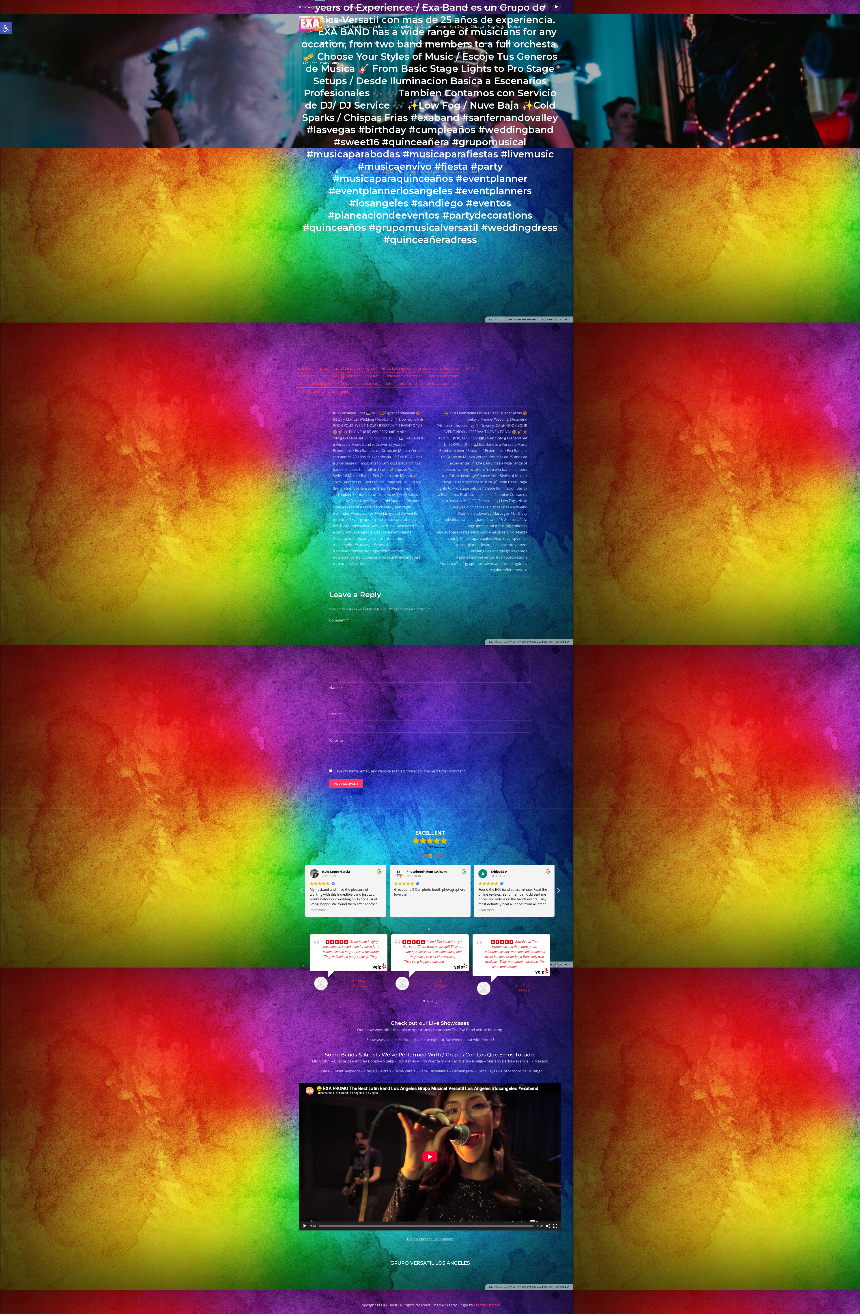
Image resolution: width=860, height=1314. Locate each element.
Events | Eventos (459, 43)
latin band (330, 376)
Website (336, 740)
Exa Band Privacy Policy (321, 63)
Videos (393, 43)
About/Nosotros (333, 43)
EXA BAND (340, 21)
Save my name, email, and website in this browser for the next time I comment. (400, 771)
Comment (338, 620)
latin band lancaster (362, 376)
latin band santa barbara (358, 383)
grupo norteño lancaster (438, 368)
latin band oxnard (444, 376)
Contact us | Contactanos (501, 43)
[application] (430, 1156)
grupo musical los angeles (389, 368)
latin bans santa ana (441, 383)
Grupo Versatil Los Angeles (430, 1239)
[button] (558, 891)
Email (335, 714)
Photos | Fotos (367, 43)
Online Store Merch (422, 43)
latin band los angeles (404, 376)
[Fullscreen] (555, 1226)
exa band (305, 368)
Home (307, 43)
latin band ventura (401, 383)
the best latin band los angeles (324, 391)
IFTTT (471, 368)
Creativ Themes (487, 1305)
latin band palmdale (314, 383)
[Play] (305, 1226)
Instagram (307, 376)
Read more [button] (402, 910)
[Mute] (548, 1226)
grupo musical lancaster (340, 368)
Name (335, 687)
